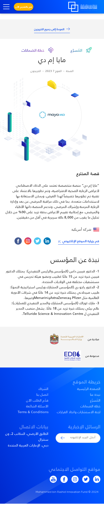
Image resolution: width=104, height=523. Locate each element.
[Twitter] (37, 241)
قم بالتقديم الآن (23, 6)
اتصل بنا (42, 394)
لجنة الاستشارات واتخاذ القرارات (78, 412)
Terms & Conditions (33, 412)
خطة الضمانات (90, 406)
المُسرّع (95, 400)
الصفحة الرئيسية (88, 389)
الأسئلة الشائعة (37, 406)
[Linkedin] (47, 241)
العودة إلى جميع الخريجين (49, 29)
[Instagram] (27, 241)
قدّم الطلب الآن (37, 400)
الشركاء (43, 389)
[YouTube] (51, 479)
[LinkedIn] (94, 479)
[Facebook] (18, 241)
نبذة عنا (95, 394)
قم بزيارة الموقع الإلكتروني (80, 241)
